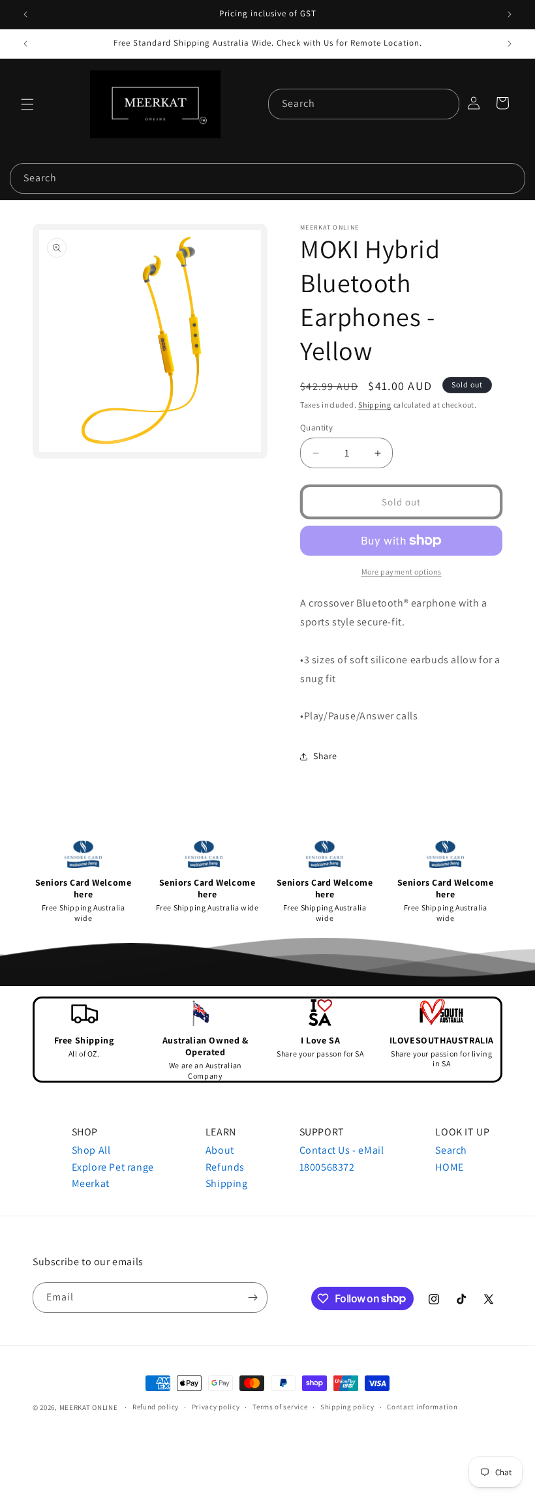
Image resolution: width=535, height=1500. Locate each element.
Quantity (316, 427)
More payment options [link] (401, 572)
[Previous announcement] (25, 14)
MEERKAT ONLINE (88, 1407)
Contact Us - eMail (341, 1150)
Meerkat (91, 1183)
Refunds (225, 1167)
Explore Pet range (113, 1167)
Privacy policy (216, 1406)
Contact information (422, 1406)
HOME (449, 1167)
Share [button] (325, 756)
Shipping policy (347, 1406)
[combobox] (364, 104)
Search (451, 1150)
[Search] (444, 103)
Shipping (374, 405)
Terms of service (279, 1406)
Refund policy (155, 1406)
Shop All (91, 1150)
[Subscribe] (252, 1297)
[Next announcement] (509, 14)
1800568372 (327, 1167)
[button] (27, 104)
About (220, 1150)
